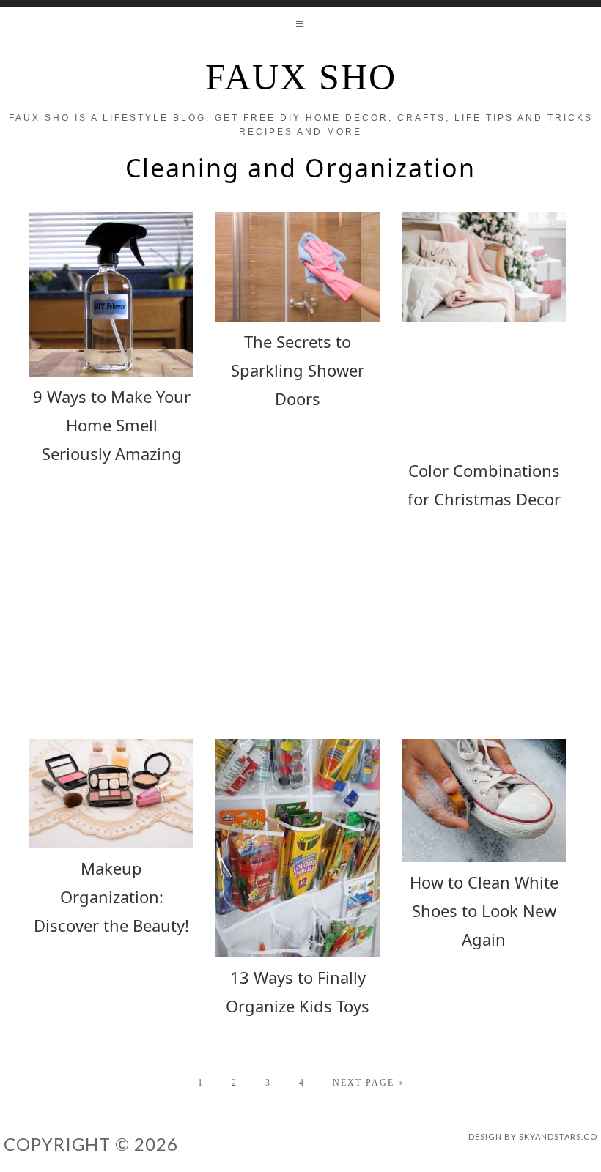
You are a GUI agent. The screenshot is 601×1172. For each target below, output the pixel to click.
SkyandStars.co (558, 1136)
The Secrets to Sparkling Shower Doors (297, 369)
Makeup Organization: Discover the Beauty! (111, 896)
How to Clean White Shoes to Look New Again (484, 910)
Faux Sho (301, 76)
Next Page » (368, 1083)
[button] (300, 23)
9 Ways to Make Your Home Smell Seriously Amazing (112, 424)
